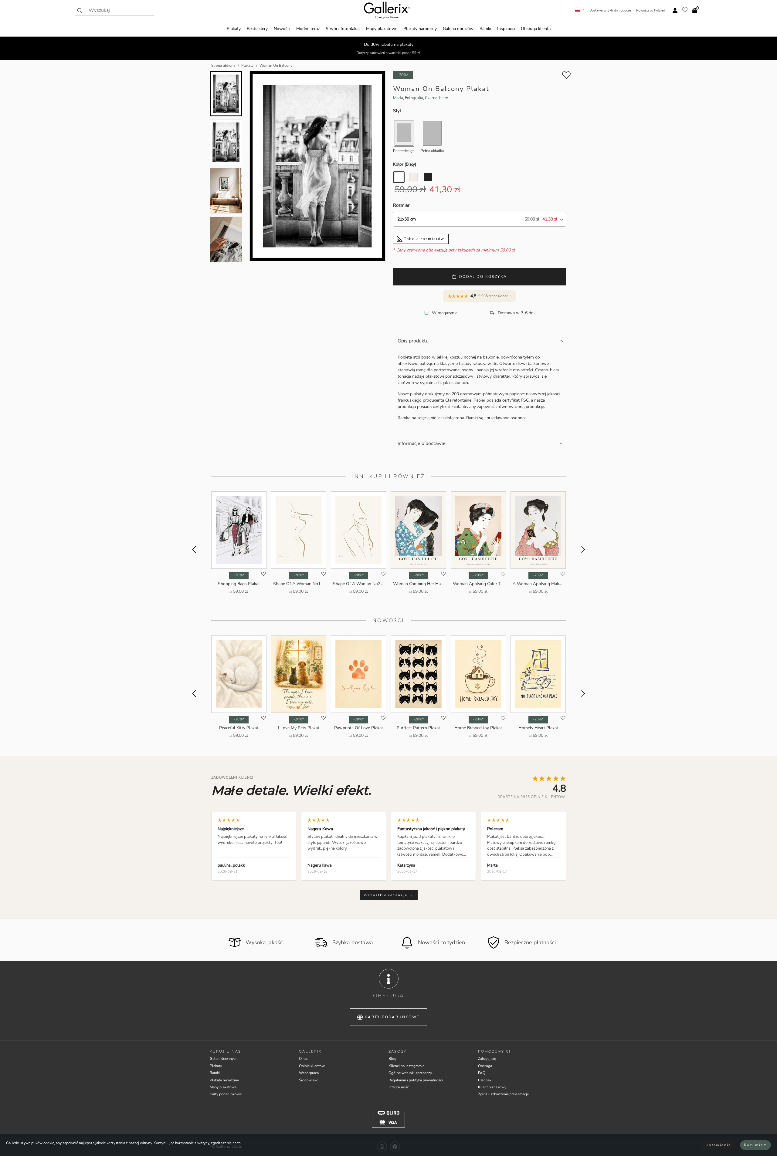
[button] (80, 10)
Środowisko (308, 1080)
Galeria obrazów (458, 29)
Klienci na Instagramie (406, 1065)
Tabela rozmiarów (423, 238)
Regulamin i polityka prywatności (415, 1080)
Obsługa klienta (536, 29)
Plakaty (234, 29)
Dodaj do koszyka (483, 276)
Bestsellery (257, 29)
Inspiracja (506, 29)
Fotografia (414, 98)
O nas (303, 1058)
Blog (392, 1058)
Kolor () (404, 164)
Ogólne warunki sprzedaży (410, 1072)
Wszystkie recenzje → (389, 895)
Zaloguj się (487, 1058)
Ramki (485, 29)
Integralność (398, 1087)
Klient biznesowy (492, 1087)
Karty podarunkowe (392, 1017)
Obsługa (485, 1065)
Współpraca (309, 1072)
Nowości (282, 29)
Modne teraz (308, 29)
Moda (398, 98)
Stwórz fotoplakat (343, 29)
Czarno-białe (436, 98)
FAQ (481, 1072)
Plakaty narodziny (420, 29)
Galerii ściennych (224, 1058)
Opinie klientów (312, 1065)
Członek (484, 1080)
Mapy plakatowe (381, 29)
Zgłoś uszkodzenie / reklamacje (503, 1094)
